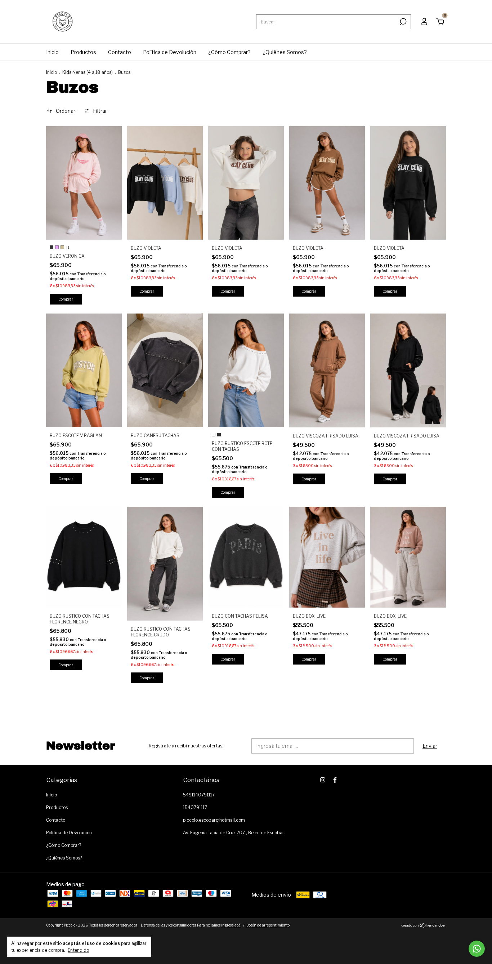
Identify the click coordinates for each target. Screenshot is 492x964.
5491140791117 (199, 795)
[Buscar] (402, 21)
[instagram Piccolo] (323, 780)
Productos (83, 52)
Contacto (119, 52)
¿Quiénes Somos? (285, 52)
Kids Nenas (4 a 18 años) (87, 72)
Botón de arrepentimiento (268, 925)
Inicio (52, 52)
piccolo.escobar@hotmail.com (214, 820)
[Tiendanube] (423, 926)
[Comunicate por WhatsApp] (477, 949)
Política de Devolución (169, 52)
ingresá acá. (231, 925)
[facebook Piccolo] (335, 780)
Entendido (78, 950)
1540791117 (195, 807)
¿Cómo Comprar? (229, 52)
